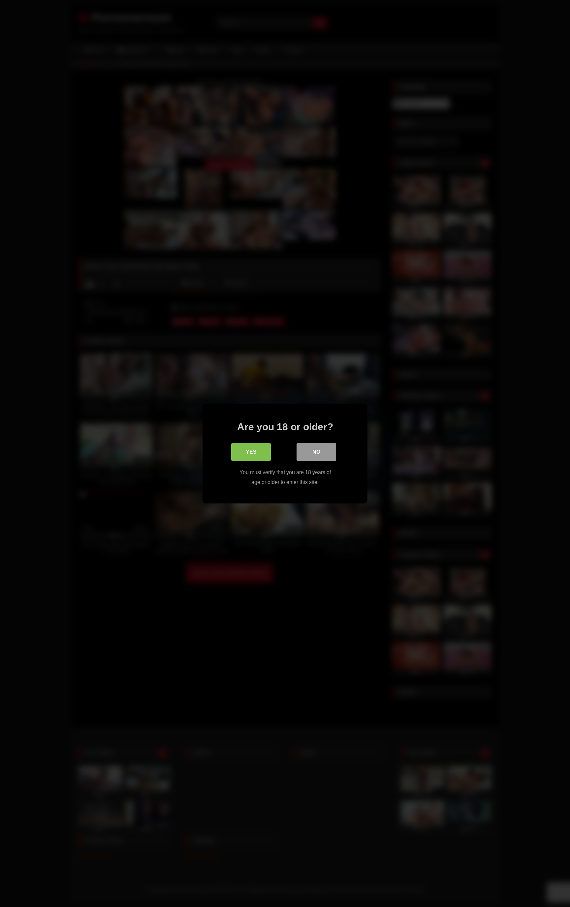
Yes (251, 452)
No (316, 452)
